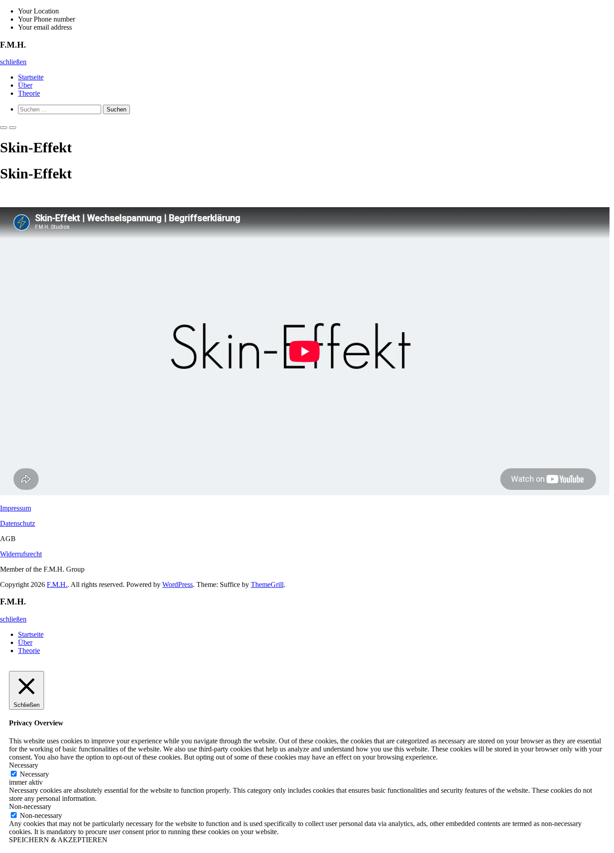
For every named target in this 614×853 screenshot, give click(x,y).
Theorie (29, 93)
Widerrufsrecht (21, 554)
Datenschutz (17, 523)
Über (25, 85)
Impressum (15, 508)
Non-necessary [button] (30, 806)
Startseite (31, 77)
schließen (13, 62)
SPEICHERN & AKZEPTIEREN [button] (58, 840)
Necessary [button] (23, 765)
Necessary (34, 774)
